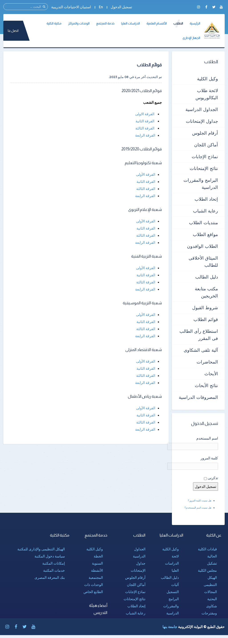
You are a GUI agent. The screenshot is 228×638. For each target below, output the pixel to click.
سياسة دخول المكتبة (50, 556)
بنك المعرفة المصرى (50, 577)
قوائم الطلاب (205, 319)
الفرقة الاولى (144, 114)
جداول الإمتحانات (202, 121)
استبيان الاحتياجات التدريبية (71, 7)
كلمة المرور (209, 458)
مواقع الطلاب (205, 234)
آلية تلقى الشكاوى (201, 350)
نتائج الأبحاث (206, 385)
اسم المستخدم (207, 438)
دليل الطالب (206, 277)
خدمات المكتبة (54, 570)
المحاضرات (207, 362)
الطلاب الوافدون (202, 246)
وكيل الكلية (207, 78)
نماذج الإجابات (205, 156)
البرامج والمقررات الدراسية (200, 183)
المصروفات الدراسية (198, 397)
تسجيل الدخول (121, 7)
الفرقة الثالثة (144, 128)
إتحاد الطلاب (206, 199)
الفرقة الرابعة (145, 135)
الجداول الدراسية (201, 109)
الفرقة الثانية (145, 121)
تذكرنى (213, 478)
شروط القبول (205, 307)
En (101, 7)
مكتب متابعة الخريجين (206, 292)
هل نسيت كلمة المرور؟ (199, 500)
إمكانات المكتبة (53, 563)
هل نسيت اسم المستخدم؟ (198, 507)
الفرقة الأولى (145, 174)
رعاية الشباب (205, 211)
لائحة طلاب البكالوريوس (206, 94)
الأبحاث (211, 373)
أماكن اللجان (206, 144)
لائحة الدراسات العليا (172, 563)
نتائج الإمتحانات (204, 168)
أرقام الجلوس (205, 133)
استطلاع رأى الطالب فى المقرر (198, 334)
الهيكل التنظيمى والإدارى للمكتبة (41, 549)
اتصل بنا (13, 30)
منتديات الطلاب (203, 222)
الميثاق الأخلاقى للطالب (203, 261)
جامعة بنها (170, 626)
